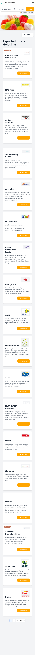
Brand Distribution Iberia (11, 249)
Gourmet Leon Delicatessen (11, 56)
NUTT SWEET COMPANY (11, 407)
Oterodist (9, 189)
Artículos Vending (9, 121)
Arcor (7, 377)
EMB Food (9, 90)
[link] (7, 50)
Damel (8, 597)
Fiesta (8, 440)
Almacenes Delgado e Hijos (12, 532)
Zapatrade (10, 566)
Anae (7, 315)
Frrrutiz (8, 501)
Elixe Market (11, 221)
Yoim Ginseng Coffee (11, 155)
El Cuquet (9, 471)
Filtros (29, 35)
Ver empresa (24, 73)
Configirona (10, 284)
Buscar (30, 9)
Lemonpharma (12, 345)
